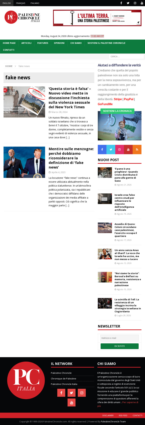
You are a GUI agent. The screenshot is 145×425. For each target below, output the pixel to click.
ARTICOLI (26, 43)
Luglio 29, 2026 (124, 315)
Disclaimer (108, 415)
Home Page (9, 43)
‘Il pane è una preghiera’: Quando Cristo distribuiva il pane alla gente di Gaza (126, 174)
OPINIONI (59, 43)
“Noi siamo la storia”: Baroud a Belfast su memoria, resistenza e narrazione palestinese (128, 279)
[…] (67, 137)
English (7, 3)
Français (20, 3)
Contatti (137, 415)
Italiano (34, 3)
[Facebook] (121, 3)
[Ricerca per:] (126, 56)
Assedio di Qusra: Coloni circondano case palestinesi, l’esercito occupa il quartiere (126, 230)
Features (42, 43)
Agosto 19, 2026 (124, 213)
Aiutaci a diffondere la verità (119, 65)
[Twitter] (128, 3)
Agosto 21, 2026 (124, 184)
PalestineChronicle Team (113, 421)
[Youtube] (142, 3)
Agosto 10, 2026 (124, 289)
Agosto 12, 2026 (124, 263)
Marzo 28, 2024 (59, 112)
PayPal (128, 99)
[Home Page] (26, 398)
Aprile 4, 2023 (58, 172)
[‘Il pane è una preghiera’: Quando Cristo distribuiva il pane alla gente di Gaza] (105, 172)
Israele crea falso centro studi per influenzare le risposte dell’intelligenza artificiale (125, 202)
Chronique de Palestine (63, 378)
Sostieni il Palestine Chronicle (106, 43)
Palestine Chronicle (61, 372)
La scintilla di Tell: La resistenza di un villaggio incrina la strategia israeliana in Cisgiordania (128, 305)
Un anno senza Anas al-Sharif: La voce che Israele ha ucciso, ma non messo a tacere (127, 255)
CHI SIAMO (76, 43)
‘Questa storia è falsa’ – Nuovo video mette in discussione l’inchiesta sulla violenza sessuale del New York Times (70, 97)
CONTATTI (8, 49)
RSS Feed (123, 415)
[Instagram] (135, 3)
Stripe (118, 99)
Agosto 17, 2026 (124, 240)
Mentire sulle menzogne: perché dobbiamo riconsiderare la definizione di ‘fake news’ (71, 158)
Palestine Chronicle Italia (64, 384)
